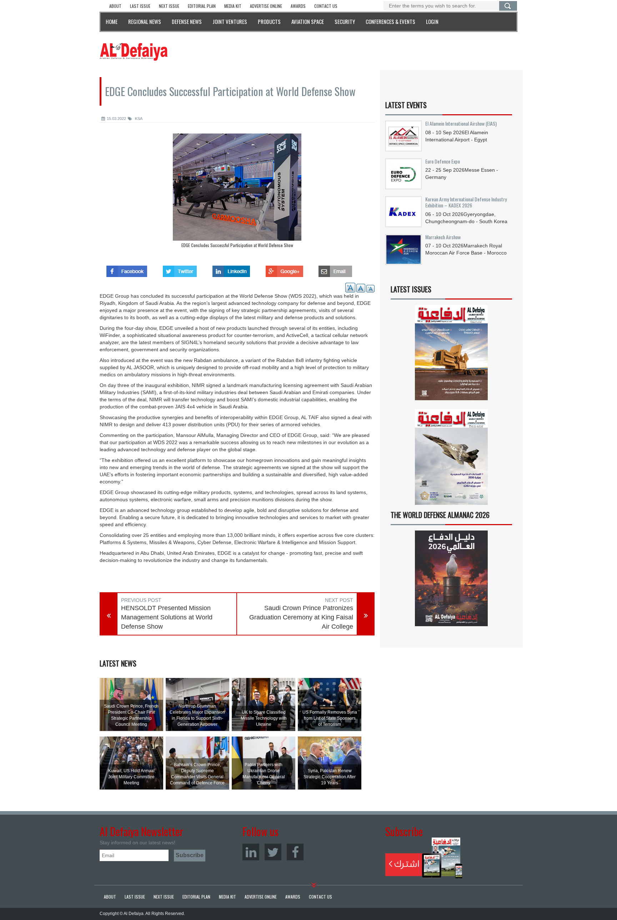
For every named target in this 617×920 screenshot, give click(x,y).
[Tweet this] (180, 269)
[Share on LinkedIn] (231, 269)
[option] (237, 192)
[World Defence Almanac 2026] (451, 578)
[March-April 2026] (451, 355)
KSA (138, 118)
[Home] (133, 51)
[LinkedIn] (250, 852)
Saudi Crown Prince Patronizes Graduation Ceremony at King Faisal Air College (301, 617)
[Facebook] (295, 852)
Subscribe (424, 858)
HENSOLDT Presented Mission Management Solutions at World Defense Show (166, 617)
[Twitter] (273, 852)
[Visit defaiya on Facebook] (126, 269)
